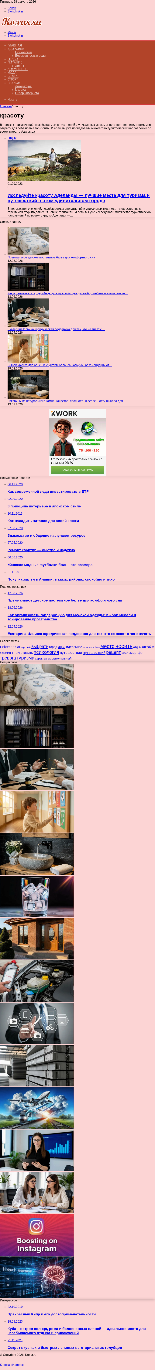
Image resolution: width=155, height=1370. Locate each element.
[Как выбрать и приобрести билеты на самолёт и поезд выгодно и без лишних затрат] (37, 1127)
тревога (8, 658)
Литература (23, 86)
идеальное (74, 647)
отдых (137, 647)
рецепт (113, 652)
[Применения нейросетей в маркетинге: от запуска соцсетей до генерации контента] (37, 1297)
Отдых (13, 59)
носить (124, 646)
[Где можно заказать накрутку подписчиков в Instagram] (37, 1254)
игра (61, 647)
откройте (148, 647)
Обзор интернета (27, 93)
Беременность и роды (30, 55)
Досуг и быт (18, 69)
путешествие (71, 652)
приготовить (23, 653)
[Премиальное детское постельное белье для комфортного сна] (28, 254)
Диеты (19, 65)
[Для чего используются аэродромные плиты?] (37, 1085)
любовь (96, 647)
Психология (23, 52)
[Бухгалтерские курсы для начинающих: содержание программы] (37, 1212)
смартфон (136, 653)
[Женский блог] (21, 25)
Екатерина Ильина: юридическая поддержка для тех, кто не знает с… (56, 329)
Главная (6, 106)
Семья (13, 76)
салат (125, 653)
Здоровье (16, 48)
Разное (14, 82)
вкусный (26, 647)
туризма (25, 657)
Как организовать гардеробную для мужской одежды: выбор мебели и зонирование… (68, 293)
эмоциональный (60, 658)
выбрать (39, 646)
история (87, 647)
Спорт (13, 79)
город (53, 647)
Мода (12, 72)
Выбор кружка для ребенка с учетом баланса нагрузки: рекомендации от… (60, 365)
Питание (15, 62)
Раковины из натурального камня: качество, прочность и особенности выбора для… (67, 401)
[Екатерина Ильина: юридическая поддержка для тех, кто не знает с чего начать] (28, 325)
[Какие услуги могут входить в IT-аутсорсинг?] (37, 1043)
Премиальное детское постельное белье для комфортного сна (51, 257)
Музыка (20, 89)
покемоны (6, 652)
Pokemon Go (10, 647)
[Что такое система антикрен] (37, 1000)
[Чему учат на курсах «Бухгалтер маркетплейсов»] (37, 1170)
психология (46, 652)
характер (41, 658)
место (107, 646)
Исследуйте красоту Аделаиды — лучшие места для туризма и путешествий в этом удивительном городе (79, 198)
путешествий (94, 652)
